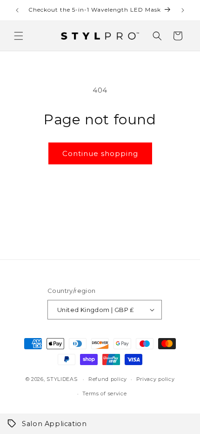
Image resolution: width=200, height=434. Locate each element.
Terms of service (104, 393)
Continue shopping (100, 153)
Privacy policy (155, 379)
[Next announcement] (183, 10)
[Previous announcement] (17, 10)
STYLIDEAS (62, 379)
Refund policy (107, 379)
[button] (18, 36)
